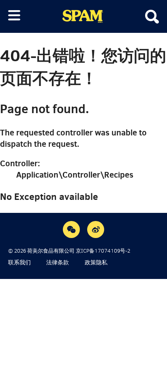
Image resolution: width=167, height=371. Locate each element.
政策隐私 (96, 262)
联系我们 (19, 262)
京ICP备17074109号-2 (103, 250)
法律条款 (57, 262)
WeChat (71, 229)
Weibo (95, 229)
